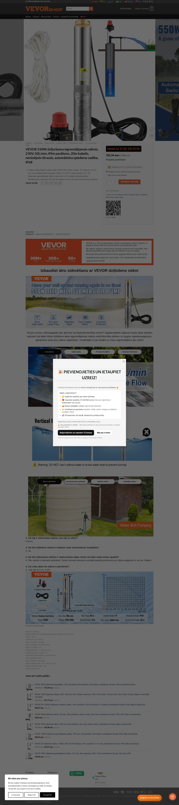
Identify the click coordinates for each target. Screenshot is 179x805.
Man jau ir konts (103, 433)
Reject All (32, 795)
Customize (16, 795)
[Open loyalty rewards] (172, 796)
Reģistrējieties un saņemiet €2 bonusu (76, 433)
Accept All (47, 795)
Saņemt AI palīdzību (149, 798)
